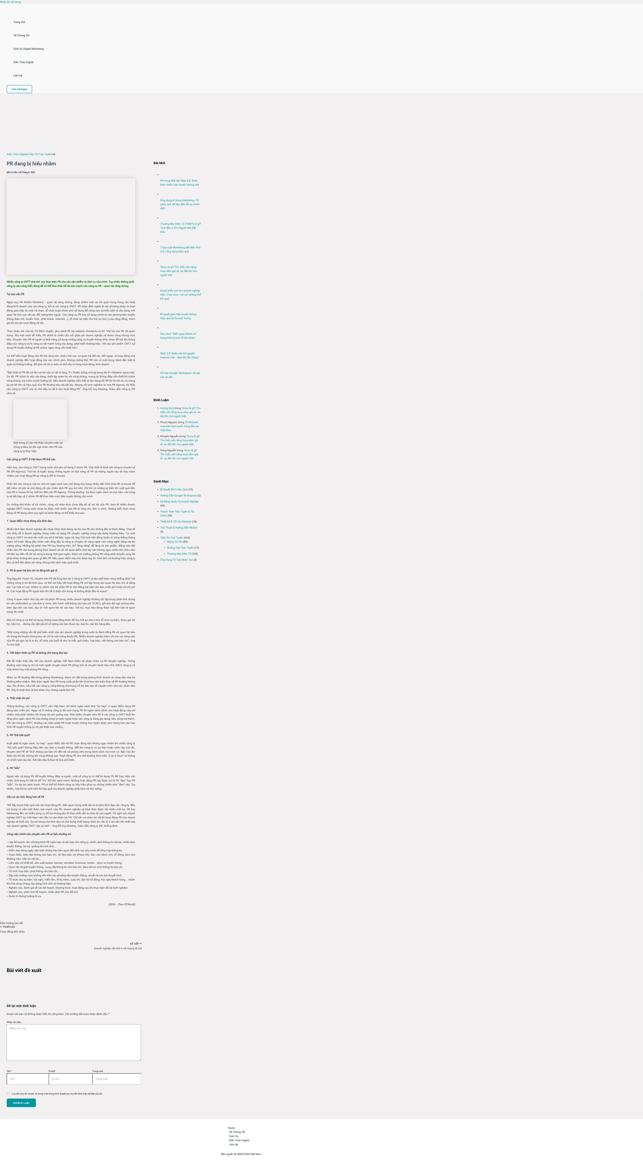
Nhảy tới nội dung (10, 2)
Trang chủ (19, 22)
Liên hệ (17, 75)
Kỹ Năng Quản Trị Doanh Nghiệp (179, 501)
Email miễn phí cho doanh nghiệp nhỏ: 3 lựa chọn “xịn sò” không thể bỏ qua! (180, 294)
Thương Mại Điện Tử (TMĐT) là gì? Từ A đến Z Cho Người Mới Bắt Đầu (180, 227)
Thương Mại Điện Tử (179, 553)
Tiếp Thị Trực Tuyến (171, 537)
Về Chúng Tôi (21, 35)
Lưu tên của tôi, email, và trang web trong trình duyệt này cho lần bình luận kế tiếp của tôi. (57, 1093)
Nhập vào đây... (15, 1022)
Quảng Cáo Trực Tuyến (180, 547)
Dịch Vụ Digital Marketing (28, 48)
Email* (52, 1071)
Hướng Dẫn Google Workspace (178, 495)
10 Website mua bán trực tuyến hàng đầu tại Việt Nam (179, 426)
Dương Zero (167, 408)
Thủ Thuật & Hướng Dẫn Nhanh (178, 527)
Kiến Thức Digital (23, 62)
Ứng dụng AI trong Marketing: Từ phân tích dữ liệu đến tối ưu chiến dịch (180, 204)
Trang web (97, 1071)
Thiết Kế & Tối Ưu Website (175, 521)
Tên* (9, 1071)
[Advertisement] (321, 118)
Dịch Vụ (233, 1136)
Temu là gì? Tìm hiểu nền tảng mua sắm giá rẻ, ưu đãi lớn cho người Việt (178, 271)
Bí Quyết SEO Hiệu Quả (174, 489)
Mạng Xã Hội (174, 541)
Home (231, 1128)
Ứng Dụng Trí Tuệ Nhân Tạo (176, 559)
